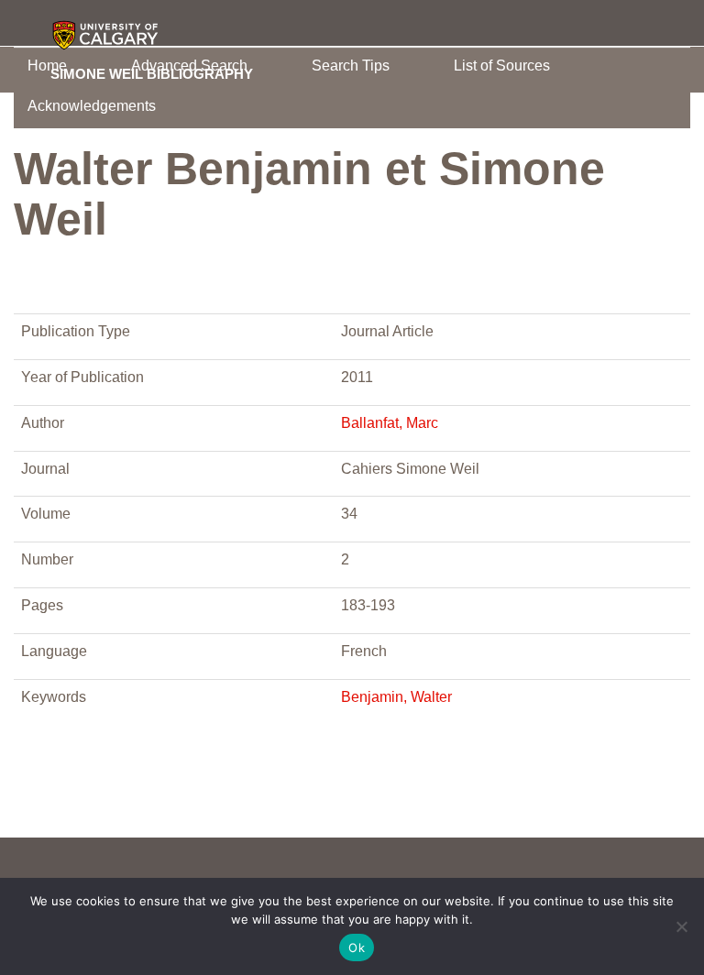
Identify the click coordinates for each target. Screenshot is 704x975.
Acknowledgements (92, 106)
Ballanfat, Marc (389, 423)
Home (47, 65)
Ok (356, 947)
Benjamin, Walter (396, 697)
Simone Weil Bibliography (151, 73)
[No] (681, 926)
